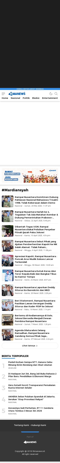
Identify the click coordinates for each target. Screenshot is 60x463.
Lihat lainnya (28, 345)
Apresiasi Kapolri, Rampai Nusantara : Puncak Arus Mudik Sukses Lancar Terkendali (36, 259)
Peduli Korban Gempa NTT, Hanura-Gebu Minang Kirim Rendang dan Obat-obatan (30, 363)
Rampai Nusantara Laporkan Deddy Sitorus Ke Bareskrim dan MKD (35, 289)
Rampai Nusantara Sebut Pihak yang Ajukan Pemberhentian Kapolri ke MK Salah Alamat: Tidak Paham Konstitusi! (36, 245)
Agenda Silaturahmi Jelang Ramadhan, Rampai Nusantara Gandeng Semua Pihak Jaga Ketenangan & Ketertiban (32, 334)
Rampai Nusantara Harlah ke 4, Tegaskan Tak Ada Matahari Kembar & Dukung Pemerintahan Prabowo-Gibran (36, 216)
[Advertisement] (30, 30)
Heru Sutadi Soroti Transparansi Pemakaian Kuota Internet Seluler (31, 386)
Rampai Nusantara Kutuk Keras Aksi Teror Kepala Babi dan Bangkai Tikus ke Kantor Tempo (35, 274)
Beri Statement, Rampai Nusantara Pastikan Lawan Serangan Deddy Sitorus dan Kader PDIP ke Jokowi (35, 303)
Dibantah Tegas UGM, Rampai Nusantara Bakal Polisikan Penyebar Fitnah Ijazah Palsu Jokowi (35, 229)
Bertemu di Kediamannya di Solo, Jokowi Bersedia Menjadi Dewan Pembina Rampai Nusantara (34, 318)
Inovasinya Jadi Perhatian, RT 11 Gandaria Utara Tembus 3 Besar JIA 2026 (30, 409)
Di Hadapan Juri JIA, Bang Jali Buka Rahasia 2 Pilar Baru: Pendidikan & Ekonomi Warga (32, 375)
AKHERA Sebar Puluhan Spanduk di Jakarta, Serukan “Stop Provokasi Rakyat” (31, 398)
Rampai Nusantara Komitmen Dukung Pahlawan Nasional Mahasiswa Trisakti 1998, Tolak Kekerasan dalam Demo (36, 200)
